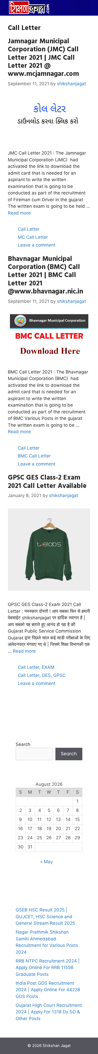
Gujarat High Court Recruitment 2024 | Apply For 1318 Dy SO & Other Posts (49, 1012)
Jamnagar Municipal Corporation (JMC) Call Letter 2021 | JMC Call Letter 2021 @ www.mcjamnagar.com (43, 57)
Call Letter (28, 229)
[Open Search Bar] (66, 8)
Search (23, 744)
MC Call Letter (33, 237)
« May (46, 861)
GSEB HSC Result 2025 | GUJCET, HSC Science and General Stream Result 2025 (45, 916)
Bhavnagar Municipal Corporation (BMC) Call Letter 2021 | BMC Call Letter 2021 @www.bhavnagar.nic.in (45, 274)
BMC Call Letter (34, 455)
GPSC (59, 675)
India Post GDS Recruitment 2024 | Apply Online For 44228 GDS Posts (48, 990)
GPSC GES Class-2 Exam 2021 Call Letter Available (47, 481)
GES (46, 675)
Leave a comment (36, 245)
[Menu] (82, 8)
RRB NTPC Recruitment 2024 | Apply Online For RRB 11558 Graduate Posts (48, 967)
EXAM (48, 667)
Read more (19, 213)
